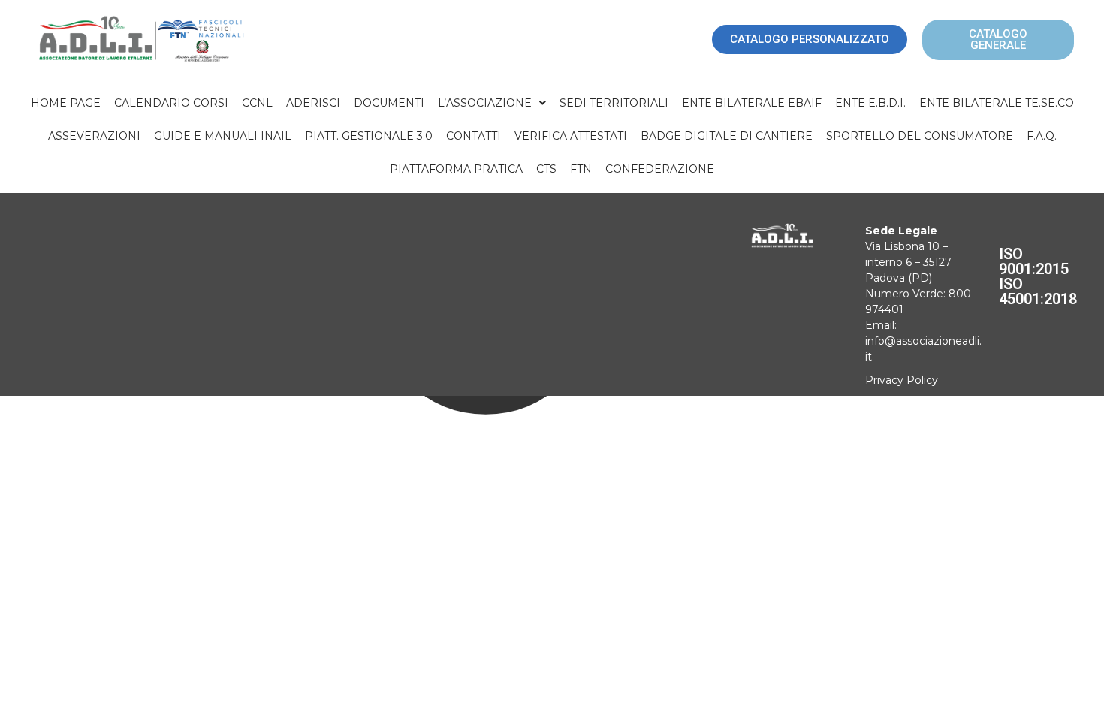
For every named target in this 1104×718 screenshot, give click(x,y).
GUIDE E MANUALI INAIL (222, 136)
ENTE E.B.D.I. (870, 103)
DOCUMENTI (389, 103)
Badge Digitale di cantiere (727, 136)
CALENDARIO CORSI (171, 103)
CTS (546, 169)
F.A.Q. (1042, 136)
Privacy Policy (901, 380)
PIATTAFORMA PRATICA (456, 169)
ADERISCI (313, 103)
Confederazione (659, 169)
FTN (581, 169)
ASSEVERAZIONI (94, 136)
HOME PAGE (66, 103)
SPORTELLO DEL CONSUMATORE (919, 136)
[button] (492, 102)
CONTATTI (473, 136)
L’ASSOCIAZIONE (485, 103)
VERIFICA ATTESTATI (570, 136)
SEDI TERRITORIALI (614, 103)
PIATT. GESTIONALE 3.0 (369, 136)
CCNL (257, 103)
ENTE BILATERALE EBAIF (752, 103)
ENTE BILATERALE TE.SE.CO (996, 103)
